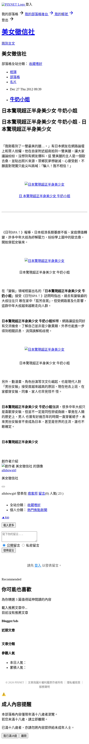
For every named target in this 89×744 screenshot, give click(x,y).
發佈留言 (8, 550)
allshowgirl (9, 470)
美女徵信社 (18, 32)
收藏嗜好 (35, 64)
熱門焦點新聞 (37, 510)
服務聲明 (44, 686)
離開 (23, 735)
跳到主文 (8, 43)
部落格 (15, 77)
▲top (5, 517)
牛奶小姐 (20, 99)
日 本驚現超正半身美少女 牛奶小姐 (44, 196)
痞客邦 (33, 493)
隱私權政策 (73, 682)
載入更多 (8, 525)
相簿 (13, 72)
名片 (13, 82)
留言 (41, 493)
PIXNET (19, 682)
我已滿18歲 (10, 735)
